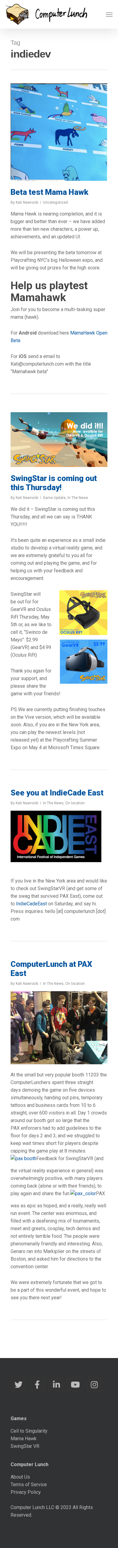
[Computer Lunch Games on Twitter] (19, 1384)
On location (75, 803)
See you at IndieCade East (57, 792)
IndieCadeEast (31, 904)
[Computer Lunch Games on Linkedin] (56, 1384)
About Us (20, 1477)
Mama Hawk (24, 1438)
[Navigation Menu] (109, 14)
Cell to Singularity (29, 1431)
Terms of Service (29, 1484)
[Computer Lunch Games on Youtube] (75, 1384)
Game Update (54, 498)
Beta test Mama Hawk (49, 192)
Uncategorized (55, 202)
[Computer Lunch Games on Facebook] (37, 1384)
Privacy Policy (26, 1492)
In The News (77, 498)
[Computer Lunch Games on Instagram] (94, 1384)
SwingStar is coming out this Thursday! (54, 483)
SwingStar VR (25, 1446)
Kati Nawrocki (27, 202)
